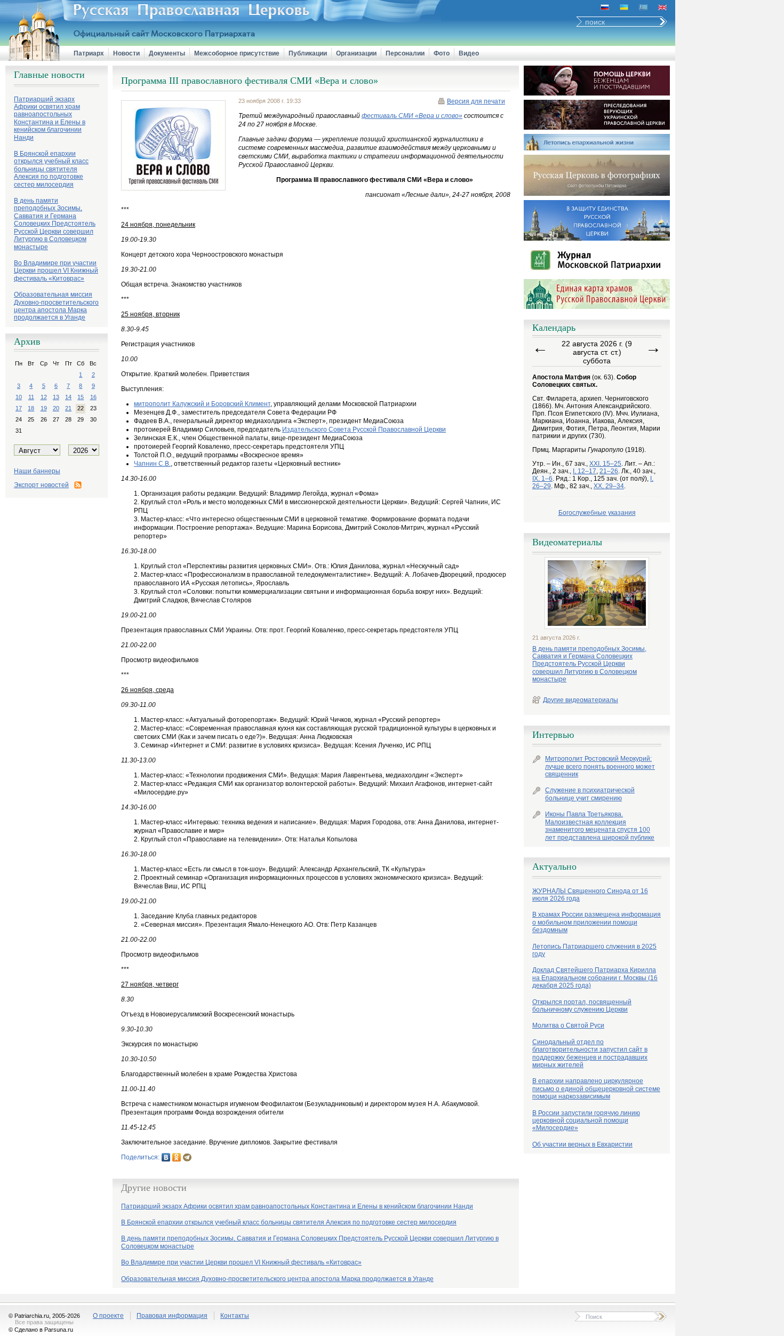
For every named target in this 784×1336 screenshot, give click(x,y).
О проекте (108, 1315)
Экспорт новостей (41, 485)
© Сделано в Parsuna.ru (41, 1329)
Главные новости (49, 74)
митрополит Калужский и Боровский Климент (202, 404)
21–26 (608, 471)
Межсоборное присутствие (236, 53)
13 (56, 397)
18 (31, 408)
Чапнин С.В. (152, 463)
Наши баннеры (37, 471)
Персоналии (405, 53)
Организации (356, 53)
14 (68, 397)
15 (80, 397)
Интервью (553, 734)
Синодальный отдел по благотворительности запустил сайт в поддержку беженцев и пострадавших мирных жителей (589, 1053)
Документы (167, 53)
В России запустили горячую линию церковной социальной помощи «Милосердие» (586, 1120)
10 (18, 397)
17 (18, 408)
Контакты (234, 1315)
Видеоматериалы (567, 542)
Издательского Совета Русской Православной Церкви (364, 429)
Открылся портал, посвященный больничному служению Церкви (581, 1005)
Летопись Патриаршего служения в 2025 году (594, 950)
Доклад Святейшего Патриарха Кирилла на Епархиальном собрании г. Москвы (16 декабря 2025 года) (595, 977)
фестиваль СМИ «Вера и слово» (412, 116)
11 (31, 397)
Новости (126, 53)
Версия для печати (476, 101)
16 (93, 397)
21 (68, 408)
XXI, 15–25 (605, 463)
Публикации (308, 53)
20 (56, 408)
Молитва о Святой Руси (568, 1025)
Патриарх (89, 53)
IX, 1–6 (542, 478)
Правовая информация (172, 1315)
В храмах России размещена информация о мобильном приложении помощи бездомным (596, 922)
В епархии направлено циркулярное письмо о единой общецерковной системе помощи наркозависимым (596, 1088)
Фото (442, 53)
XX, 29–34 (609, 486)
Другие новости (154, 1187)
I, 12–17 (584, 471)
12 (44, 397)
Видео (469, 53)
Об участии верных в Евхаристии (582, 1144)
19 (44, 408)
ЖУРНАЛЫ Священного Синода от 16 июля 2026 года (590, 894)
